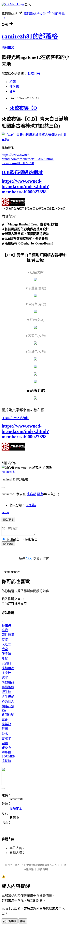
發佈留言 (8, 544)
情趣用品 (8, 668)
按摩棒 (6, 673)
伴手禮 (6, 654)
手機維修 (8, 687)
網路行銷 (8, 706)
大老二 (6, 644)
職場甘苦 (34, 74)
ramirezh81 (9, 471)
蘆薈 (5, 719)
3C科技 (31, 505)
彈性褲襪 (8, 635)
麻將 (5, 639)
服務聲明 (42, 869)
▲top (5, 512)
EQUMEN (8, 756)
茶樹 (5, 729)
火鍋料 (6, 663)
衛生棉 (6, 692)
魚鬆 (5, 658)
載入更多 (8, 519)
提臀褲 (6, 761)
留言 (40, 494)
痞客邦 (31, 494)
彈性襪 (6, 625)
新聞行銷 (8, 714)
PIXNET (18, 865)
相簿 (12, 81)
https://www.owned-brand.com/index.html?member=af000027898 (25, 186)
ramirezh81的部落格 (30, 36)
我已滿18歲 (9, 921)
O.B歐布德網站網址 (22, 172)
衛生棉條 (8, 696)
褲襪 (5, 630)
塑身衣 (6, 748)
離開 (22, 921)
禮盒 (5, 649)
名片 (12, 91)
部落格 (14, 86)
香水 (5, 733)
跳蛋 (5, 677)
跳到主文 (8, 47)
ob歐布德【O (23, 108)
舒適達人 (8, 701)
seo (4, 710)
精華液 (6, 724)
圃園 (5, 743)
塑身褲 (6, 752)
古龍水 (6, 738)
